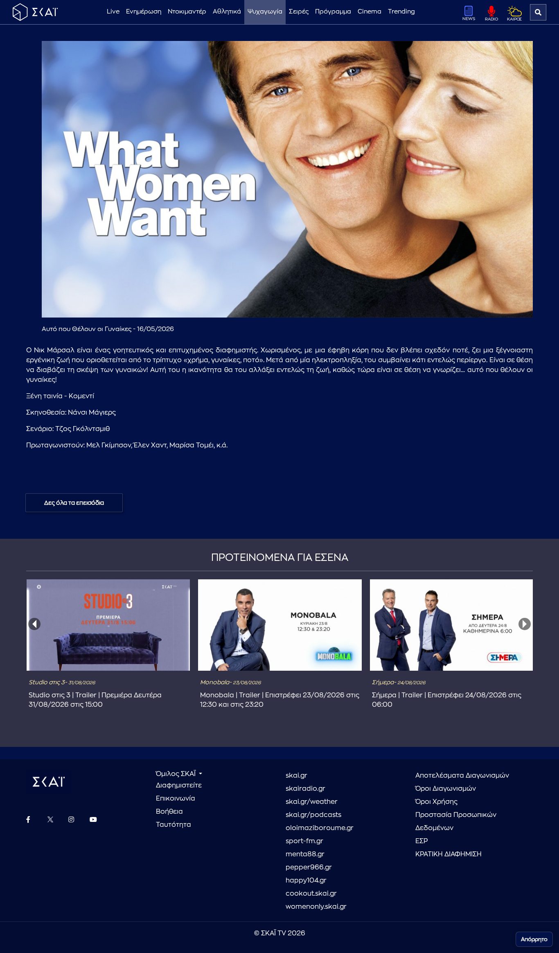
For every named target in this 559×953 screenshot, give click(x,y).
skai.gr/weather (312, 802)
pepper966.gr (309, 867)
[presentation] (34, 624)
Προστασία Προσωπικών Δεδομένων (455, 821)
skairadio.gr (305, 788)
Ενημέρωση (143, 12)
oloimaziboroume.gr (320, 828)
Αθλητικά (227, 12)
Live (113, 12)
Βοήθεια (169, 811)
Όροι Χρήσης (436, 802)
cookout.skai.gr (311, 893)
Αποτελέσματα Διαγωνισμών (462, 775)
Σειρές (299, 12)
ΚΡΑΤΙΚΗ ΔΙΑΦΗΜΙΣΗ (448, 854)
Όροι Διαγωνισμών (445, 788)
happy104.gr (306, 880)
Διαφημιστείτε (179, 785)
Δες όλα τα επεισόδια (74, 503)
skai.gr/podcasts (313, 815)
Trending (401, 12)
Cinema (369, 12)
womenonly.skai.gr (316, 906)
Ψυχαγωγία (265, 12)
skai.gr (296, 775)
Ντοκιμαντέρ (187, 12)
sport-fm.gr (304, 841)
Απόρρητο (534, 939)
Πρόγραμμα (333, 12)
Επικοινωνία (175, 798)
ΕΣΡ (421, 841)
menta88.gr (305, 854)
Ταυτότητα (173, 824)
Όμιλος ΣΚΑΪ (176, 774)
